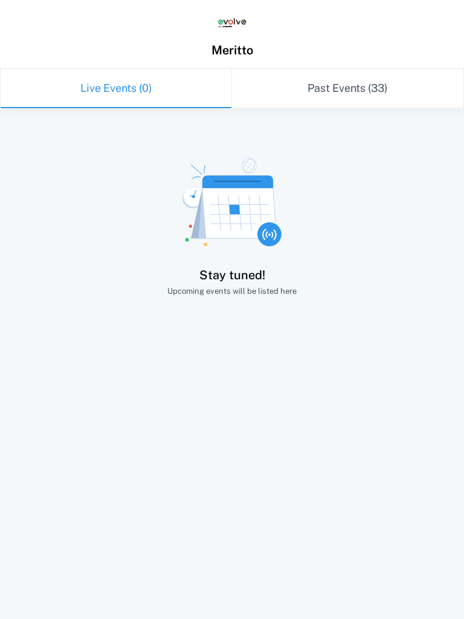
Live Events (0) (116, 88)
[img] (232, 23)
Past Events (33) (348, 88)
